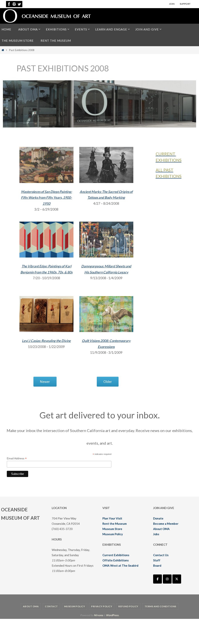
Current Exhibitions (115, 555)
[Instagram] (14, 4)
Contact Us (160, 555)
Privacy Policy (101, 606)
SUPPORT (185, 3)
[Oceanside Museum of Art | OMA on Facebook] (157, 579)
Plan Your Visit (112, 518)
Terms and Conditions (160, 606)
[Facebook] (9, 4)
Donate (158, 518)
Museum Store (112, 529)
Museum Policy (112, 534)
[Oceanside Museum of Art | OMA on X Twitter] (176, 579)
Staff (156, 560)
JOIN (172, 3)
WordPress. (112, 615)
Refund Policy (128, 606)
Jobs (156, 534)
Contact (51, 606)
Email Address (17, 458)
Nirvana (98, 615)
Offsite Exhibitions (115, 560)
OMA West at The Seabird (120, 565)
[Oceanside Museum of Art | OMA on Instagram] (167, 579)
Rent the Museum (114, 523)
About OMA (161, 529)
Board (157, 565)
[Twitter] (19, 4)
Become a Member (165, 523)
